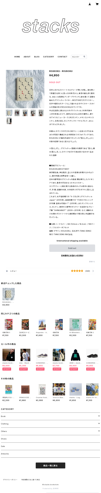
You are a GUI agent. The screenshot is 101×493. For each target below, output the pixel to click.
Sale (3, 446)
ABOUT (27, 57)
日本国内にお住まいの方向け (72, 255)
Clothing (4, 424)
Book (3, 416)
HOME (17, 57)
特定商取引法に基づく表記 (30, 480)
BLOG (37, 57)
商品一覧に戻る (50, 465)
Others (4, 431)
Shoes (4, 439)
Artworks (5, 454)
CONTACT (62, 57)
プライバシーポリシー (10, 480)
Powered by (48, 488)
